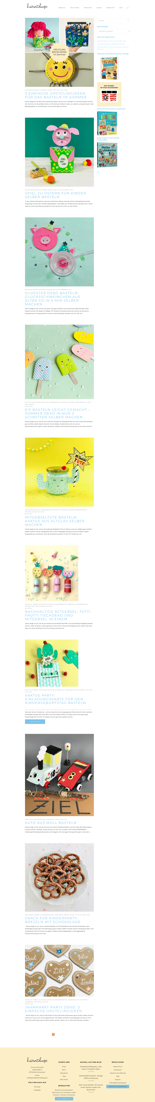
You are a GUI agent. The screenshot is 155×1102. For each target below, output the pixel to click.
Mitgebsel (28, 511)
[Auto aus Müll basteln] (59, 775)
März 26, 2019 (29, 1004)
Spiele (55, 189)
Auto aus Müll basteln (51, 823)
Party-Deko (35, 606)
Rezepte (66, 914)
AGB (117, 1076)
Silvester (49, 289)
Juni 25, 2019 (28, 406)
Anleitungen (29, 90)
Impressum (118, 1070)
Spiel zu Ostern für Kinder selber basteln (55, 195)
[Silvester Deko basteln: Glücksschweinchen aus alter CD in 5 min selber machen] (59, 251)
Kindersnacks (59, 914)
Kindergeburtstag (81, 402)
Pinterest (37, 1087)
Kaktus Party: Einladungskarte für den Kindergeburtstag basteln (55, 699)
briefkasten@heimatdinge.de (37, 1078)
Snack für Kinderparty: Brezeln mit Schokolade (53, 920)
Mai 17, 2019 (28, 608)
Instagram (37, 1090)
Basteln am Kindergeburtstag (51, 402)
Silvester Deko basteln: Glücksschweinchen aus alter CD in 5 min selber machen (52, 298)
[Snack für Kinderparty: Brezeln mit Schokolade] (59, 877)
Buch (64, 1070)
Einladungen (51, 690)
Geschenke (42, 289)
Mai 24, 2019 (28, 513)
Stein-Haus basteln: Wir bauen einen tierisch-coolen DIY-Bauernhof (91, 1087)
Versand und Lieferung (118, 1073)
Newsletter (64, 1073)
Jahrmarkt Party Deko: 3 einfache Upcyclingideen (53, 1009)
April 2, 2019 (86, 914)
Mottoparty (81, 690)
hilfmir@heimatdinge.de (117, 1083)
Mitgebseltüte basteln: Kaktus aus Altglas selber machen (55, 521)
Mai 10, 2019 (63, 819)
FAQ (64, 1076)
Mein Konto (64, 1079)
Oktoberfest (29, 1001)
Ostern (49, 189)
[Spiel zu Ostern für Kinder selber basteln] (59, 152)
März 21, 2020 (69, 189)
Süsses (72, 914)
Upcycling (56, 90)
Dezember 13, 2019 (65, 289)
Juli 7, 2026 (90, 1092)
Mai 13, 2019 (28, 692)
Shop (64, 1066)
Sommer (50, 90)
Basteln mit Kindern (40, 90)
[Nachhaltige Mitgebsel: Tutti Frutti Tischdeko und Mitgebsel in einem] (51, 573)
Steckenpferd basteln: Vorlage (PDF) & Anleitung (111, 44)
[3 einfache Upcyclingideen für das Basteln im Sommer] (59, 52)
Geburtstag (71, 604)
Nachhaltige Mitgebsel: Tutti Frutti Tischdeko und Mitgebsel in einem (57, 615)
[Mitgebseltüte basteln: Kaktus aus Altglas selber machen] (59, 472)
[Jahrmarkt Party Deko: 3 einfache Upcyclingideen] (59, 971)
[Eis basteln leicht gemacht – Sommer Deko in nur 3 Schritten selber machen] (59, 362)
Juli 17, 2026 (91, 1071)
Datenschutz (117, 1066)
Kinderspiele (50, 819)
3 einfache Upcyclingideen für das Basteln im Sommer (56, 95)
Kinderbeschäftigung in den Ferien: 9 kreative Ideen (111, 41)
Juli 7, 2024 (64, 90)
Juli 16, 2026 (91, 1080)
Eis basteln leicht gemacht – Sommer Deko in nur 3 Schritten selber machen (57, 413)
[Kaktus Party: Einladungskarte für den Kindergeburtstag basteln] (51, 663)
